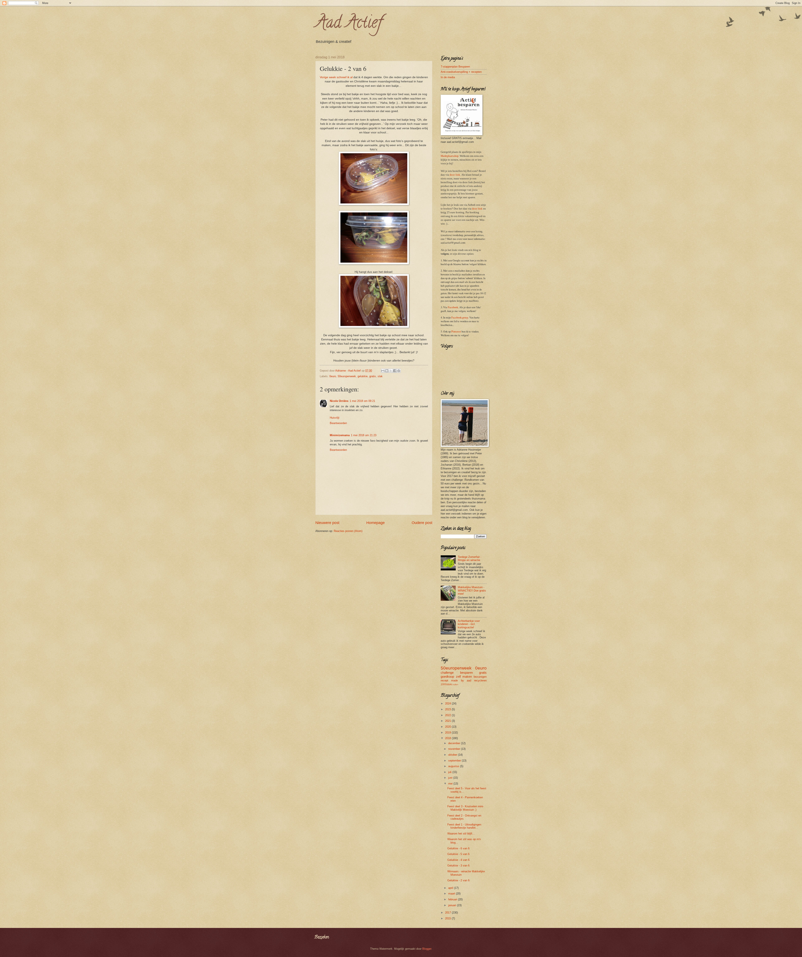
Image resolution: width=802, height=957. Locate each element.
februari (453, 899)
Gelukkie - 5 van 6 (458, 854)
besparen (466, 672)
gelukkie (363, 376)
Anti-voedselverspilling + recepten (461, 71)
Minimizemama (340, 435)
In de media (448, 77)
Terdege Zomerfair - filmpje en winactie (469, 558)
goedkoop (447, 676)
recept (444, 680)
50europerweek (347, 376)
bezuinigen (480, 676)
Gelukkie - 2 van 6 (458, 880)
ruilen (455, 684)
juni (450, 777)
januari (452, 905)
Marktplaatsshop (449, 156)
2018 (448, 738)
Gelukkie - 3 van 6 (458, 865)
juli (450, 772)
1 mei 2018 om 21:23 (363, 435)
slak (380, 376)
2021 (448, 720)
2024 (448, 703)
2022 (448, 715)
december (454, 743)
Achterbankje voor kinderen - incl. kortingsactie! (469, 624)
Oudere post (422, 523)
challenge (447, 672)
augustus (454, 766)
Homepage (375, 523)
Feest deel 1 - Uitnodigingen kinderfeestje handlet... (464, 826)
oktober (453, 754)
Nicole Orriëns (339, 400)
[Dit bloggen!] (387, 371)
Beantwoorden (338, 423)
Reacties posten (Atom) (348, 531)
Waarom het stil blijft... (461, 833)
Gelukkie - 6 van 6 (458, 848)
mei (450, 783)
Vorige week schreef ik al (336, 77)
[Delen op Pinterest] (399, 371)
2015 (448, 918)
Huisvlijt (334, 417)
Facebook (453, 307)
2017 (448, 912)
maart (452, 893)
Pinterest (456, 331)
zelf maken (464, 676)
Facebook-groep (459, 317)
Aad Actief (348, 24)
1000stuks (446, 684)
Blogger (426, 948)
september (455, 760)
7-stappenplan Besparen (455, 66)
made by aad (461, 680)
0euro (332, 376)
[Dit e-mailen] (383, 371)
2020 (448, 726)
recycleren (480, 680)
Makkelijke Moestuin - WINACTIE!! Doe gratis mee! (472, 590)
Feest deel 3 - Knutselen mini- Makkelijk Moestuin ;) (465, 808)
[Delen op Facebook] (395, 371)
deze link (455, 174)
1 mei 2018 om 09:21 (362, 400)
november (454, 748)
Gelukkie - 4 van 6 (458, 859)
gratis (372, 376)
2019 (448, 732)
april (451, 887)
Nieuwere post (327, 523)
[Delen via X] (391, 371)
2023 (448, 709)
